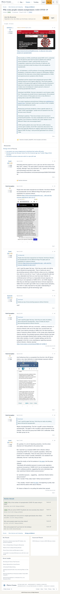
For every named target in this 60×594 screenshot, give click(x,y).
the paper (42, 461)
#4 (54, 251)
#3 (54, 186)
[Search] (57, 2)
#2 (54, 161)
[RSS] (56, 589)
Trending (36, 2)
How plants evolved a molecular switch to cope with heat (21, 156)
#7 (54, 353)
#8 (54, 415)
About (42, 589)
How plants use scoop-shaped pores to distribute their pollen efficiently (25, 151)
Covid (30, 12)
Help (54, 589)
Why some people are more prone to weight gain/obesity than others (23, 515)
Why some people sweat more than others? (16, 521)
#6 (54, 313)
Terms (45, 589)
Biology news (6, 148)
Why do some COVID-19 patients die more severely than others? (26, 510)
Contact (38, 589)
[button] (23, 2)
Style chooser (7, 589)
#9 (54, 440)
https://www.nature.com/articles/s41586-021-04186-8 (32, 344)
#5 (54, 295)
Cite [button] (53, 136)
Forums (28, 2)
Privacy (50, 589)
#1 (54, 27)
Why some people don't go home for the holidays (17, 527)
